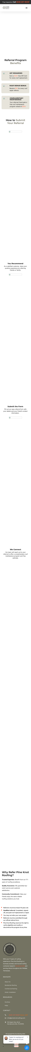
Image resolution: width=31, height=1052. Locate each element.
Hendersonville (20, 966)
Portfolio (7, 1002)
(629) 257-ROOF (22, 2)
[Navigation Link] (9, 955)
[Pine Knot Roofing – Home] (6, 7)
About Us (8, 981)
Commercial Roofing (11, 988)
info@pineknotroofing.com (16, 1018)
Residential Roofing (11, 985)
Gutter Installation (10, 992)
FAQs (6, 1005)
